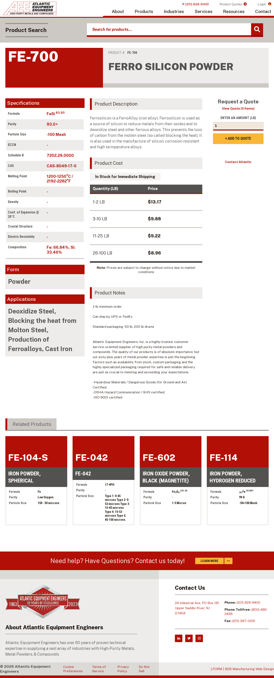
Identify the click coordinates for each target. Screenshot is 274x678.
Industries (174, 11)
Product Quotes (232, 4)
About (118, 11)
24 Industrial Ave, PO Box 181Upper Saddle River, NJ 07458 (197, 608)
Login (262, 4)
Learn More (209, 561)
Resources (233, 11)
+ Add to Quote (238, 138)
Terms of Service (99, 669)
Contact (263, 11)
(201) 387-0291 (243, 621)
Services (203, 11)
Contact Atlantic (238, 162)
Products (144, 11)
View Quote (238, 108)
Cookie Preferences (73, 669)
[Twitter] (189, 638)
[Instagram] (199, 638)
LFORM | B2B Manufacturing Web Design (242, 669)
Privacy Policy (123, 669)
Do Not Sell (144, 669)
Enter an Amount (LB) (238, 118)
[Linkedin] (178, 638)
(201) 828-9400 (248, 602)
